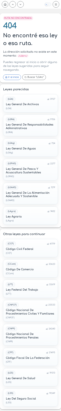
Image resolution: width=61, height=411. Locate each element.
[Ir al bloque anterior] (12, 4)
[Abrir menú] (56, 4)
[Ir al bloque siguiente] (20, 4)
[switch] (48, 4)
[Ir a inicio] (5, 4)
